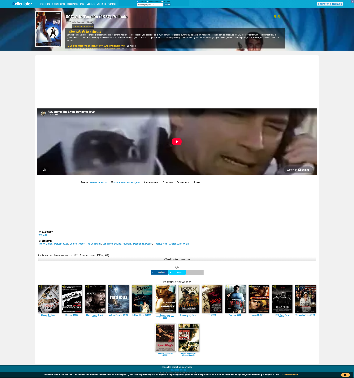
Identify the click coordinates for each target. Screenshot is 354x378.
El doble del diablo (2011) (48, 315)
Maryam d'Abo (61, 243)
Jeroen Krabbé (77, 243)
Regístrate (337, 3)
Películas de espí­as (130, 182)
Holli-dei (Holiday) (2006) (141, 315)
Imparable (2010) (258, 315)
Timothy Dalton (44, 243)
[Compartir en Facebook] (159, 272)
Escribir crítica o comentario (178, 259)
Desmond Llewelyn (142, 243)
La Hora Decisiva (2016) (118, 315)
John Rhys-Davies (112, 243)
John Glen (42, 234)
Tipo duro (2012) (235, 315)
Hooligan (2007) (71, 315)
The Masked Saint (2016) (305, 315)
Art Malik (127, 243)
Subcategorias (58, 3)
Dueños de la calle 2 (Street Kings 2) (188, 353)
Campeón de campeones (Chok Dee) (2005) (165, 315)
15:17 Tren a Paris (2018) (282, 315)
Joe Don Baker (93, 243)
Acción (116, 182)
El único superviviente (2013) (95, 315)
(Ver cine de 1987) (97, 182)
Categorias (45, 3)
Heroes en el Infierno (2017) (188, 315)
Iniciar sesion (324, 3)
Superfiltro (101, 3)
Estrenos (91, 3)
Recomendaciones (75, 3)
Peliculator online (177, 369)
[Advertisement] (177, 81)
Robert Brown (160, 243)
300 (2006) (212, 315)
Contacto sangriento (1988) (165, 353)
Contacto (112, 3)
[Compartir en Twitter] (177, 272)
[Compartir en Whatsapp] (195, 272)
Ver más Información (83, 26)
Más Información (290, 374)
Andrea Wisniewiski (179, 243)
